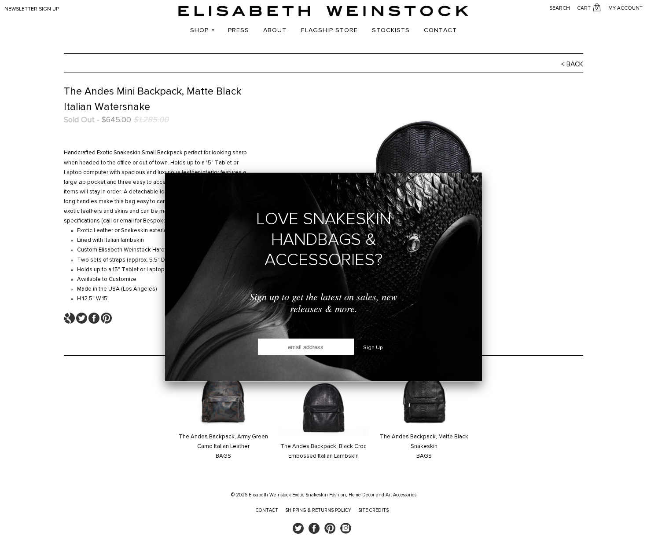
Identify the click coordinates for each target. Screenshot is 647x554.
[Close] (475, 178)
